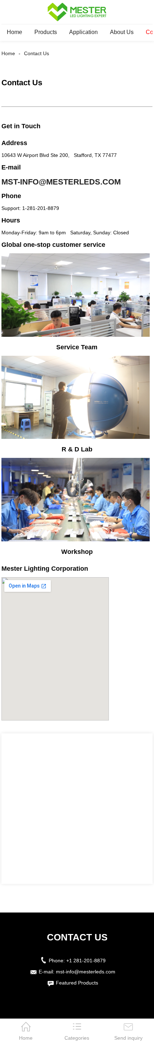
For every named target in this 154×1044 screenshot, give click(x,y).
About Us (122, 32)
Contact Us (36, 53)
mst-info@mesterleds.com (61, 181)
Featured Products (77, 983)
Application (83, 32)
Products (45, 32)
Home (14, 32)
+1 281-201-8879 (86, 960)
